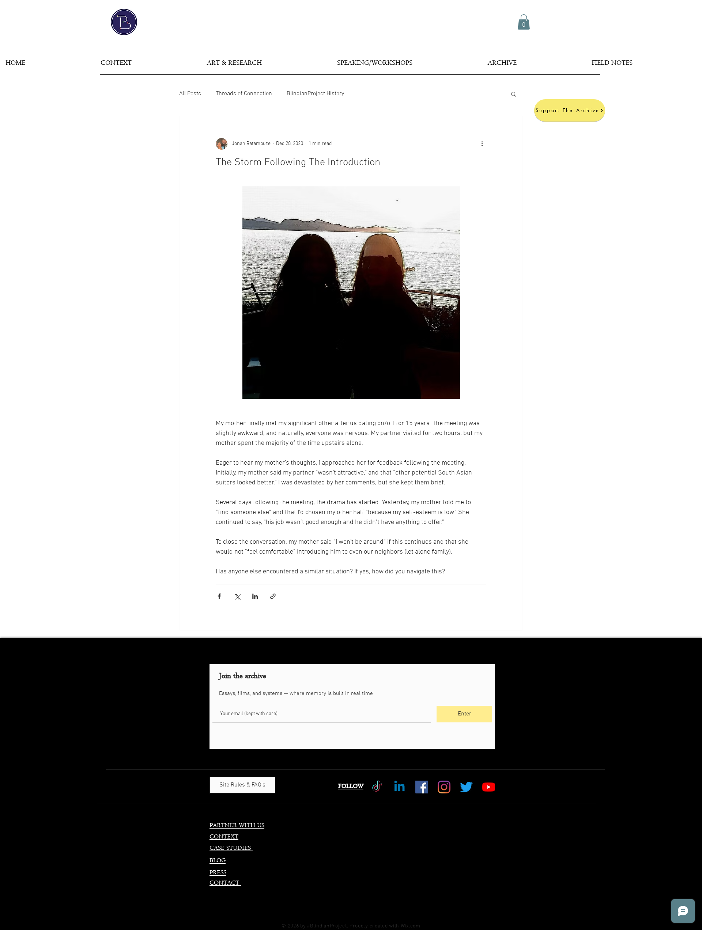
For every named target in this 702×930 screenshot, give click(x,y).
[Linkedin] (399, 787)
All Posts (190, 93)
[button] (523, 22)
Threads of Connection (244, 93)
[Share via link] (272, 596)
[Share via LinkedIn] (255, 596)
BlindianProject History (315, 93)
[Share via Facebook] (219, 596)
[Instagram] (444, 787)
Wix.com (410, 926)
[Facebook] (421, 787)
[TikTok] (377, 787)
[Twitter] (466, 787)
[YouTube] (488, 787)
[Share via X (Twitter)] (237, 596)
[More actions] (482, 144)
